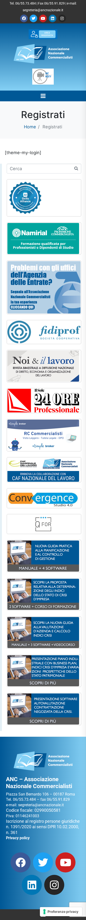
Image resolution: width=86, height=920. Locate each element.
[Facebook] (24, 18)
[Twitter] (33, 18)
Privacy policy (18, 838)
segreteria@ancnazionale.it (43, 10)
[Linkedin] (52, 18)
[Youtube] (43, 18)
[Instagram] (62, 18)
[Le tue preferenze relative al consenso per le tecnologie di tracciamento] (61, 911)
